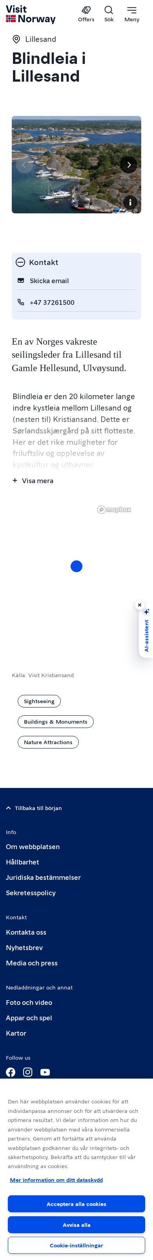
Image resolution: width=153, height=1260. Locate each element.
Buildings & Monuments (55, 721)
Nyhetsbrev (24, 947)
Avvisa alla (77, 1224)
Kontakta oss (26, 931)
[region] (76, 574)
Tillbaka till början (38, 807)
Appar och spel (29, 1017)
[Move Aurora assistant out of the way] (139, 605)
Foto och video (29, 1001)
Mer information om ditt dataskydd (56, 1179)
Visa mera (37, 480)
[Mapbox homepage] (114, 509)
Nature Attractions (48, 741)
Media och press (32, 962)
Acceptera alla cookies (76, 1203)
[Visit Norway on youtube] (45, 1072)
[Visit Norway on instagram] (28, 1072)
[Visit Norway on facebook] (10, 1072)
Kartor (16, 1032)
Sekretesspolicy (31, 892)
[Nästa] (128, 165)
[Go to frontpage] (31, 14)
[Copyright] (130, 202)
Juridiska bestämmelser (43, 876)
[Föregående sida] (24, 165)
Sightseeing (39, 700)
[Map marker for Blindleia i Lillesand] (76, 566)
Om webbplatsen (33, 846)
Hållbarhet (22, 861)
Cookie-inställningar (76, 1245)
